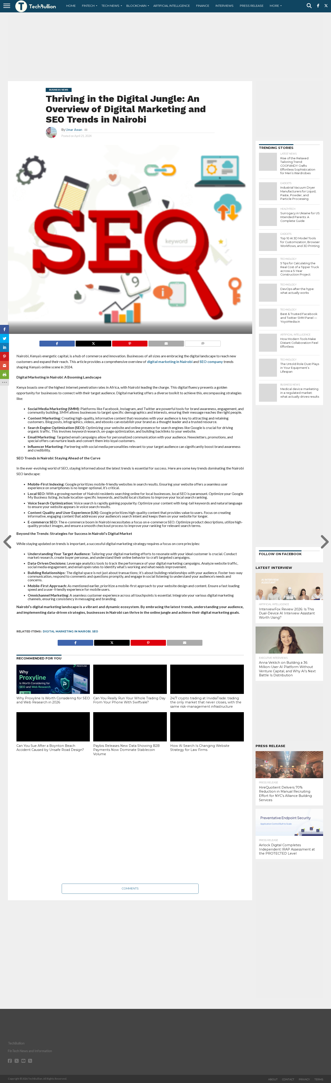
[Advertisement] (165, 46)
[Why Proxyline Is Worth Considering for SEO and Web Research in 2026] (53, 687)
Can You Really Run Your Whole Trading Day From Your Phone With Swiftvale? (129, 700)
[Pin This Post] (130, 342)
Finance (202, 5)
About (273, 1079)
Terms (318, 1079)
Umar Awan (74, 130)
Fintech (88, 5)
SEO (95, 631)
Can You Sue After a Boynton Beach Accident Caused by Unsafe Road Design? (50, 748)
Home (71, 5)
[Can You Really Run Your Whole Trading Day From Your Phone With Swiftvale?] (130, 687)
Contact (288, 1079)
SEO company (211, 361)
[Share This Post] (93, 342)
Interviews (224, 5)
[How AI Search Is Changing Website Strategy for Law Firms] (207, 734)
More (274, 5)
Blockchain (136, 5)
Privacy (304, 1079)
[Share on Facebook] (57, 342)
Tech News (110, 5)
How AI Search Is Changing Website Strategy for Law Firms (199, 748)
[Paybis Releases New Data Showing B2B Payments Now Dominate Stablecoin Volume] (130, 734)
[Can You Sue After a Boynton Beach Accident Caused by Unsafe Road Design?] (53, 734)
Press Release (251, 5)
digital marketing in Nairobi (170, 361)
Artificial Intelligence (171, 5)
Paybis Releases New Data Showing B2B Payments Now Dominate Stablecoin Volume (126, 750)
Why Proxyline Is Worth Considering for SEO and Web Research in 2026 (53, 700)
